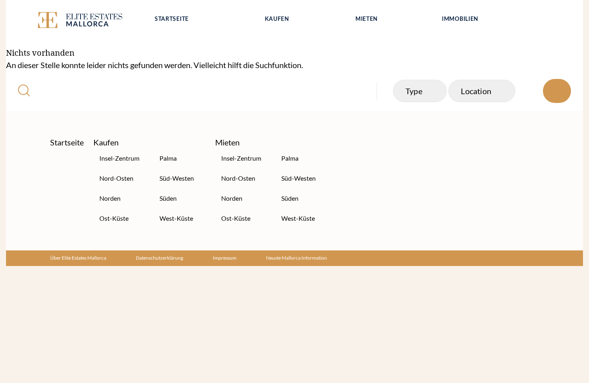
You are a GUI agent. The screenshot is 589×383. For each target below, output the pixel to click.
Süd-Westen (176, 178)
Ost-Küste (114, 218)
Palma (168, 158)
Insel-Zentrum (119, 158)
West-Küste (176, 218)
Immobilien (460, 19)
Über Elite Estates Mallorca (78, 258)
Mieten (366, 19)
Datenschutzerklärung (159, 258)
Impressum (224, 258)
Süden (168, 198)
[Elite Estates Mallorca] (89, 21)
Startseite (172, 19)
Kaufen (277, 19)
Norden (110, 198)
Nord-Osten (116, 178)
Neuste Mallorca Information (296, 258)
